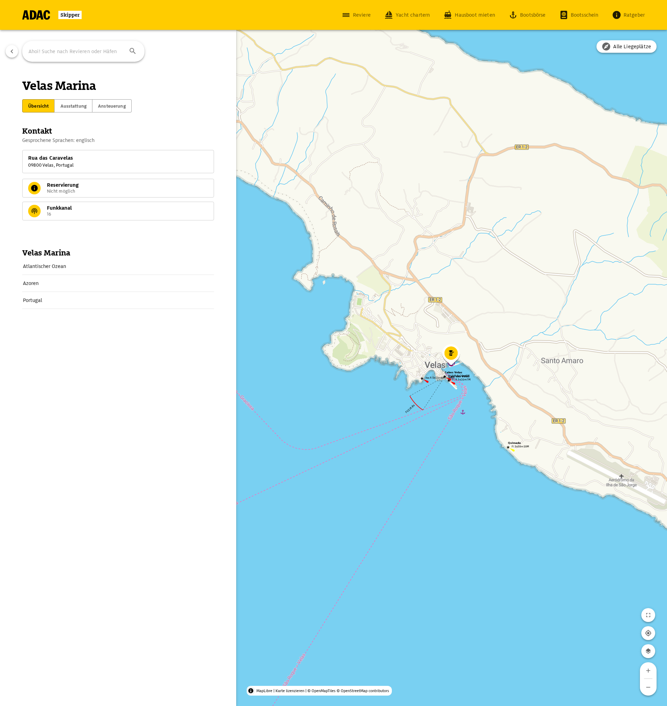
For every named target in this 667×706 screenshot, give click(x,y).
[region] (333, 353)
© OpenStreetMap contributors (363, 690)
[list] (118, 283)
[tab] (38, 105)
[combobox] (83, 51)
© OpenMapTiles (321, 690)
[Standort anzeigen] (648, 633)
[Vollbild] (648, 615)
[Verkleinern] (648, 687)
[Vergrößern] (648, 670)
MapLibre (264, 690)
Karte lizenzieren (289, 690)
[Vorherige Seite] (12, 51)
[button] (132, 51)
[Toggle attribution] (251, 691)
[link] (118, 266)
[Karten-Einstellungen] (648, 651)
